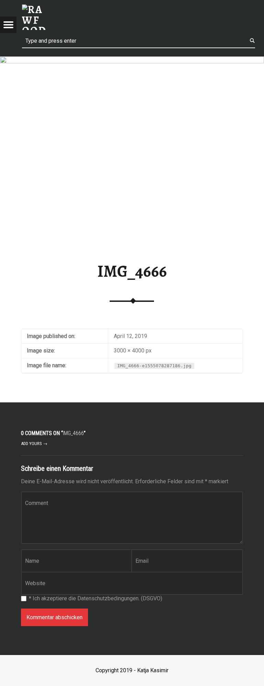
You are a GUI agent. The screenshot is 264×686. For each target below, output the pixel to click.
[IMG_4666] (132, 60)
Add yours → (34, 443)
